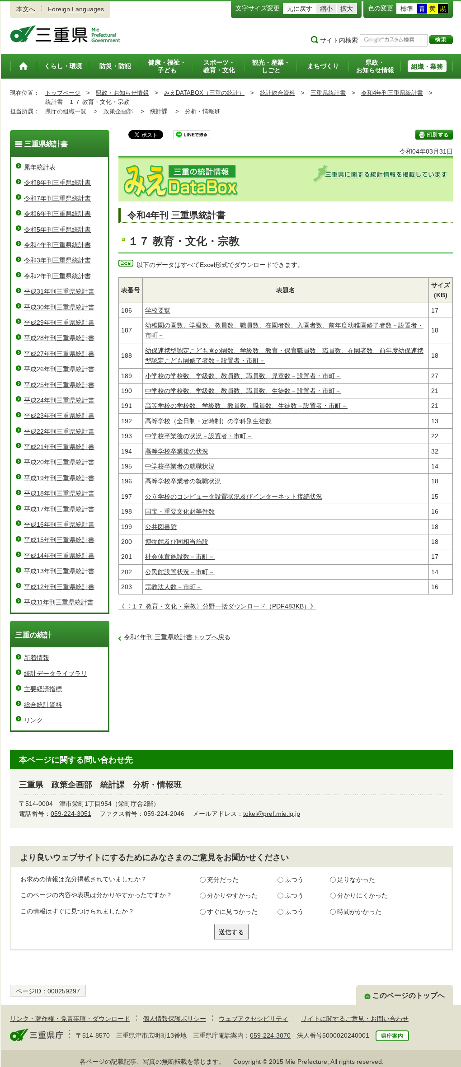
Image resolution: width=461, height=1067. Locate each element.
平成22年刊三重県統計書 (59, 431)
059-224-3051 (71, 813)
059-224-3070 (270, 1035)
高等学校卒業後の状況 (176, 451)
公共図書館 (161, 526)
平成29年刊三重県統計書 (59, 322)
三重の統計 (33, 635)
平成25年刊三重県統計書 (59, 384)
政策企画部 (118, 111)
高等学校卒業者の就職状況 (183, 481)
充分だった (223, 879)
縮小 (326, 8)
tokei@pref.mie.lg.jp (271, 813)
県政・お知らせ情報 (122, 92)
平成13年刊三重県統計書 (59, 571)
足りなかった (356, 879)
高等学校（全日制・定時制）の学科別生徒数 (208, 421)
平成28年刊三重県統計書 (59, 338)
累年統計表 (40, 167)
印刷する (434, 135)
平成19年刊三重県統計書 (59, 478)
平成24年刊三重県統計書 (59, 400)
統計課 (159, 111)
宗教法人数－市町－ (173, 586)
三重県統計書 (328, 92)
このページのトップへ (408, 995)
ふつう (294, 879)
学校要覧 (157, 310)
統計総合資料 (277, 92)
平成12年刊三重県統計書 (59, 586)
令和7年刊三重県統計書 (57, 198)
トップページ (62, 92)
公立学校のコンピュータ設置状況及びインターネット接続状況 (233, 496)
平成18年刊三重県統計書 (59, 493)
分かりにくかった (362, 895)
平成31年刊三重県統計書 (59, 291)
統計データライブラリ (55, 673)
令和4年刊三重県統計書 (392, 92)
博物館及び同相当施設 (176, 541)
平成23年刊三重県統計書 (59, 415)
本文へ (25, 9)
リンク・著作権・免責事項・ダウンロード (70, 1018)
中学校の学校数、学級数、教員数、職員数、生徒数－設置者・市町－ (243, 390)
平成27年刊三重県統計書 (59, 353)
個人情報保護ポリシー (174, 1018)
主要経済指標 (43, 689)
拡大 (346, 8)
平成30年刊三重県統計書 (59, 307)
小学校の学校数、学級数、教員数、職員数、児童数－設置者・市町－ (243, 375)
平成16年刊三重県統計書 (59, 524)
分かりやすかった (232, 895)
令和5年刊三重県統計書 (57, 229)
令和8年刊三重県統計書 (57, 182)
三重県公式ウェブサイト (65, 33)
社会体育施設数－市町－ (180, 556)
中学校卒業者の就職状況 (180, 466)
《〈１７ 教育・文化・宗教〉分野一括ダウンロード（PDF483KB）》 (217, 606)
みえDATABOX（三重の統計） (204, 92)
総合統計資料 (43, 704)
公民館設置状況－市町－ (180, 572)
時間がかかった (359, 911)
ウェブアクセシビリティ (253, 1018)
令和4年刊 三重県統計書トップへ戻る (177, 637)
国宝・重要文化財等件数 (180, 511)
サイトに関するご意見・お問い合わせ (355, 1018)
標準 (406, 8)
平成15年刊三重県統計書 (59, 539)
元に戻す (299, 8)
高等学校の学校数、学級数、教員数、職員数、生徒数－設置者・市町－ (246, 405)
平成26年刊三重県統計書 (59, 369)
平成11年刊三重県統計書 (59, 602)
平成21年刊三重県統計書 (59, 446)
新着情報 (36, 657)
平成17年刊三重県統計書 (59, 509)
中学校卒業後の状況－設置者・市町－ (199, 436)
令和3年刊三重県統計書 (57, 260)
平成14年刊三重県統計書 (59, 555)
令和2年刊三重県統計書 (57, 276)
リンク (33, 720)
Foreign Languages (76, 9)
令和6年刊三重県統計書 (57, 213)
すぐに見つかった (232, 911)
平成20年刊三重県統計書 (59, 462)
